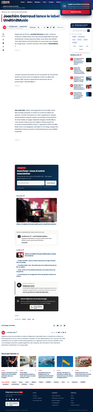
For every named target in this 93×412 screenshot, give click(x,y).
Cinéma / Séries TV (75, 405)
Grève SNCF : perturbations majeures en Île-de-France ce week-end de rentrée (28, 375)
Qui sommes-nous (37, 400)
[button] (50, 27)
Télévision (74, 382)
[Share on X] (38, 27)
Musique (24, 384)
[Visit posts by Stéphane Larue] (4, 27)
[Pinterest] (63, 332)
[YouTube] (59, 332)
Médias (34, 382)
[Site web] (55, 332)
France (29, 319)
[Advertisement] (36, 61)
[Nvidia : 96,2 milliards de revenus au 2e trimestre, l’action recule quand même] (88, 69)
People (81, 46)
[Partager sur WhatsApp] (44, 27)
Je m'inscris (51, 183)
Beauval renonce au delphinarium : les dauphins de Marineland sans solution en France (45, 375)
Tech (87, 46)
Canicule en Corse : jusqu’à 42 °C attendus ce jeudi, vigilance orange (79, 79)
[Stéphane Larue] (5, 2)
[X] (6, 399)
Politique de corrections (58, 398)
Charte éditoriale (56, 396)
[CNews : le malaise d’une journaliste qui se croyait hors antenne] (36, 210)
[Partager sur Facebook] (41, 27)
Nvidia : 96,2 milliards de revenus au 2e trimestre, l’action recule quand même (79, 70)
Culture (85, 39)
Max (33, 319)
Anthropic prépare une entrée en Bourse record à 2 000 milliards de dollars (79, 61)
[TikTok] (19, 399)
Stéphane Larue (13, 26)
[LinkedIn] (65, 332)
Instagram (5, 384)
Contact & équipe (37, 398)
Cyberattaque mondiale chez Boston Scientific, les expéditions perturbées (78, 95)
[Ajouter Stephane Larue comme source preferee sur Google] (37, 307)
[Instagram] (61, 332)
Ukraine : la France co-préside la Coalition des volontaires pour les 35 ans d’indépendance (65, 375)
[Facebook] (56, 332)
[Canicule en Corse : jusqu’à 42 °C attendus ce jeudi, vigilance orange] (88, 78)
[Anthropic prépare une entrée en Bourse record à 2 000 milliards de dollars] (88, 60)
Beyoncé (24, 319)
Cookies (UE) (55, 405)
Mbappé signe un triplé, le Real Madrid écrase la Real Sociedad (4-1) (79, 87)
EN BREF (74, 36)
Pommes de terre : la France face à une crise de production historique (83, 374)
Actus (74, 39)
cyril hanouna (81, 36)
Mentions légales (56, 400)
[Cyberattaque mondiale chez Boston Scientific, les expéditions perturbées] (88, 94)
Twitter (41, 382)
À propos (35, 396)
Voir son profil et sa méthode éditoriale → (36, 292)
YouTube (56, 382)
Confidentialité (55, 403)
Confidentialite (20, 188)
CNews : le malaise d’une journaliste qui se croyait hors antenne (36, 224)
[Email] (47, 27)
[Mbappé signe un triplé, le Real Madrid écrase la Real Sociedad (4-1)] (88, 86)
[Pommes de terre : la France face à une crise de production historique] (83, 362)
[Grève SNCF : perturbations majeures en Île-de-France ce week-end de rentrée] (28, 362)
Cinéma (81, 49)
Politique (75, 42)
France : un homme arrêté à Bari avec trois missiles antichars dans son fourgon (9, 375)
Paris (27, 382)
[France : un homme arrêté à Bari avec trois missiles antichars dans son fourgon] (9, 362)
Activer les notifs (76, 12)
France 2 (80, 39)
